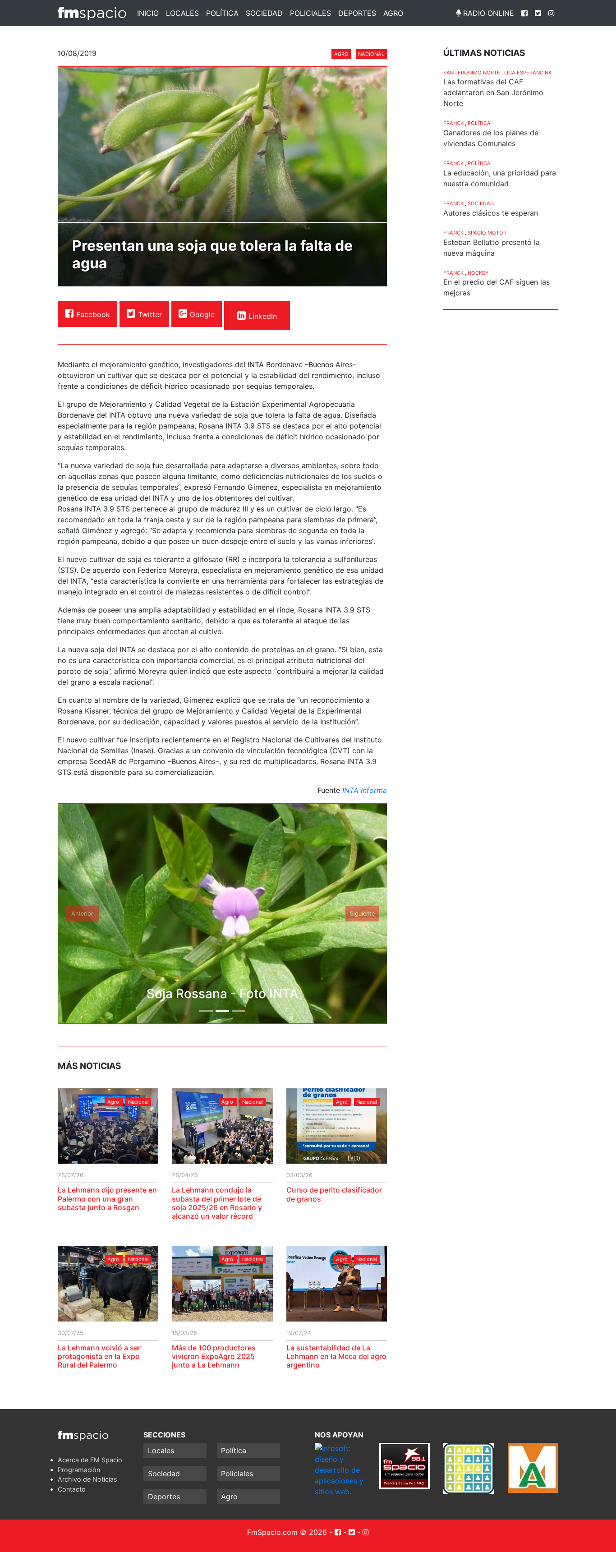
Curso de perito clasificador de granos (334, 1194)
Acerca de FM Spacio (90, 1460)
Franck (453, 123)
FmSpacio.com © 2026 (287, 1532)
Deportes (357, 13)
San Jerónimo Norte (471, 72)
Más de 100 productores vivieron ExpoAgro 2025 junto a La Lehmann (214, 1356)
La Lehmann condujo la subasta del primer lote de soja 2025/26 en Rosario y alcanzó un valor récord (217, 1202)
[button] (82, 913)
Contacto (72, 1489)
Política (222, 13)
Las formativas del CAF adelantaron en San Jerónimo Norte (493, 92)
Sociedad (264, 13)
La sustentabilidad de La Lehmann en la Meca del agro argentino (336, 1356)
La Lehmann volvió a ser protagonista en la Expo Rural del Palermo (99, 1356)
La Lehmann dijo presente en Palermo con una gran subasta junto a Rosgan (107, 1198)
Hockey (478, 273)
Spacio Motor (487, 233)
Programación (79, 1470)
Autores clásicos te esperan (490, 212)
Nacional (371, 54)
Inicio (148, 13)
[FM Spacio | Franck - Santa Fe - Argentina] (92, 13)
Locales (182, 13)
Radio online (487, 13)
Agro (393, 13)
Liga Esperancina (528, 72)
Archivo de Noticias (87, 1479)
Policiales (310, 13)
